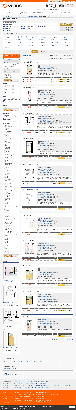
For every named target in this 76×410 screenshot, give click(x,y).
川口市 (5, 361)
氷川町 (47, 141)
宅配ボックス (8, 222)
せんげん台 (67, 45)
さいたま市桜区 (40, 360)
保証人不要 (8, 135)
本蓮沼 (42, 387)
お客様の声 (17, 392)
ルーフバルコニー (9, 171)
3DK (6, 91)
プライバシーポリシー (8, 396)
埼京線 (44, 385)
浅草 (8, 37)
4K (5, 92)
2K (5, 88)
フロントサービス (9, 229)
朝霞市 (30, 361)
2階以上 (7, 237)
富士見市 (44, 361)
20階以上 (7, 241)
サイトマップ (6, 400)
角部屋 (7, 245)
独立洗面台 (8, 200)
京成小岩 (47, 387)
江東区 (50, 381)
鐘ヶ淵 (54, 37)
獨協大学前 (55, 42)
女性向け (7, 160)
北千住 (20, 39)
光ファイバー (8, 216)
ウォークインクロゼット (11, 206)
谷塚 (31, 42)
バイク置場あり (9, 179)
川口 (33, 387)
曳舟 (31, 37)
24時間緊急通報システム (11, 223)
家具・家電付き (9, 180)
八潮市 (40, 361)
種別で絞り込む (11, 59)
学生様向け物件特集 (28, 398)
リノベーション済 (9, 134)
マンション (12, 66)
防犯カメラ (8, 226)
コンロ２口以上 (9, 184)
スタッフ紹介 (18, 394)
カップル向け (8, 158)
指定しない (7, 115)
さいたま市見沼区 (24, 360)
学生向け (7, 157)
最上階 (7, 242)
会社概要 (5, 394)
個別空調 (7, 253)
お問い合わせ (18, 400)
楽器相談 (7, 128)
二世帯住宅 (8, 147)
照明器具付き (8, 176)
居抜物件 (7, 251)
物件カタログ (6, 402)
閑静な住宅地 (8, 131)
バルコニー (8, 170)
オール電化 (8, 173)
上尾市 (17, 361)
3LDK (14, 91)
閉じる (72, 407)
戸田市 (26, 361)
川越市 (68, 360)
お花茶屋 (16, 387)
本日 (14, 115)
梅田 (24, 383)
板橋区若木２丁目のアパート (10, 280)
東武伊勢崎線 (43, 67)
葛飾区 (23, 381)
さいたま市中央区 (32, 360)
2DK (14, 88)
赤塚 (41, 383)
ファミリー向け (9, 161)
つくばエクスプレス (61, 385)
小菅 (31, 39)
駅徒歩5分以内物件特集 (29, 400)
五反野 (43, 39)
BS (6, 213)
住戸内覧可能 (8, 232)
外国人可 (7, 152)
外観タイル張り (9, 183)
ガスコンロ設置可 (9, 154)
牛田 (8, 39)
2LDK (6, 89)
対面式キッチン (9, 189)
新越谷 (20, 45)
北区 (31, 381)
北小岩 (18, 383)
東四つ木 (45, 383)
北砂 (38, 383)
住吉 (47, 167)
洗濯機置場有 (8, 182)
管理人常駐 (8, 144)
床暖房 (7, 203)
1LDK (14, 86)
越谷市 (20, 361)
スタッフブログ (18, 396)
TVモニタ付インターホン (11, 221)
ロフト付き (8, 166)
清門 (47, 116)
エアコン (7, 202)
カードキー (8, 150)
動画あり (15, 121)
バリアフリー (8, 139)
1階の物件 (7, 238)
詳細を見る (62, 79)
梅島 (54, 39)
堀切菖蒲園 (37, 387)
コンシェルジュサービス (11, 234)
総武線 (68, 385)
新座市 (37, 361)
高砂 (47, 294)
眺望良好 (7, 145)
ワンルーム (7, 85)
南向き (7, 244)
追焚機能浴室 (8, 192)
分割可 (7, 141)
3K (13, 89)
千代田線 (49, 385)
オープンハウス (9, 151)
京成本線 (28, 385)
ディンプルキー (9, 225)
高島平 (31, 383)
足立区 (15, 381)
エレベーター (8, 174)
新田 (65, 42)
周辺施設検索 (18, 398)
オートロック (8, 219)
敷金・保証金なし (9, 74)
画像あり (7, 121)
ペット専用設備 (9, 126)
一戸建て (7, 68)
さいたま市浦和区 (48, 360)
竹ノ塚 (20, 42)
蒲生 (8, 45)
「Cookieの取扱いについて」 (15, 408)
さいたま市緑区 (63, 360)
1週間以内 (15, 116)
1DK (6, 86)
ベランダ (7, 169)
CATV (7, 215)
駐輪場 (7, 177)
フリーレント (8, 148)
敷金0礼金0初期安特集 (29, 394)
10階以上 (7, 239)
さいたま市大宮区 (15, 360)
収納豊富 (7, 210)
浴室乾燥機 (8, 193)
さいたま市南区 (55, 360)
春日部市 (13, 361)
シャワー (7, 199)
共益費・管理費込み (9, 77)
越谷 (31, 45)
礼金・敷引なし (8, 75)
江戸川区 (27, 381)
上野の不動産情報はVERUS (43, 392)
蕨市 (24, 361)
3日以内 (6, 116)
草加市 (44, 65)
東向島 (43, 37)
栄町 (47, 90)
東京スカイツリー (22, 37)
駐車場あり (8, 235)
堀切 (65, 37)
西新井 (66, 39)
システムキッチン (9, 187)
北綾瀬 (29, 387)
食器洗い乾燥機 (9, 186)
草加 (43, 42)
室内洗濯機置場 (9, 163)
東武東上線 (54, 385)
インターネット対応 (10, 218)
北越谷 (43, 45)
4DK (14, 92)
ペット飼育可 (8, 125)
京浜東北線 (16, 385)
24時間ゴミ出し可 (9, 231)
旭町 (47, 192)
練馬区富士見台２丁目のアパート (11, 302)
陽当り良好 (8, 129)
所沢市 (9, 361)
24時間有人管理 (9, 228)
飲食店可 (7, 250)
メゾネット (8, 167)
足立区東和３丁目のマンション (10, 347)
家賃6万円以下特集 (28, 396)
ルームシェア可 (9, 155)
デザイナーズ (8, 132)
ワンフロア (8, 247)
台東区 (38, 381)
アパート (7, 66)
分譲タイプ (8, 142)
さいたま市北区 (7, 360)
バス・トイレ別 (9, 190)
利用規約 (5, 398)
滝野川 (27, 383)
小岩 (51, 387)
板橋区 (19, 381)
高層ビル (7, 248)
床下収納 (7, 205)
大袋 (53, 45)
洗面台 (7, 196)
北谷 (47, 65)
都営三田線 (39, 385)
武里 (8, 47)
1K (13, 85)
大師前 (8, 42)
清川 (22, 383)
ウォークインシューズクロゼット (11, 209)
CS (6, 212)
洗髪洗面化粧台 (9, 198)
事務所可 (7, 137)
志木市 (33, 361)
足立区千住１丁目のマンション (10, 325)
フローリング (8, 164)
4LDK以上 (7, 93)
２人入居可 (8, 138)
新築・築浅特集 (27, 392)
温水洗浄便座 (8, 195)
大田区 (46, 381)
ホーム (4, 392)
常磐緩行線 (33, 385)
